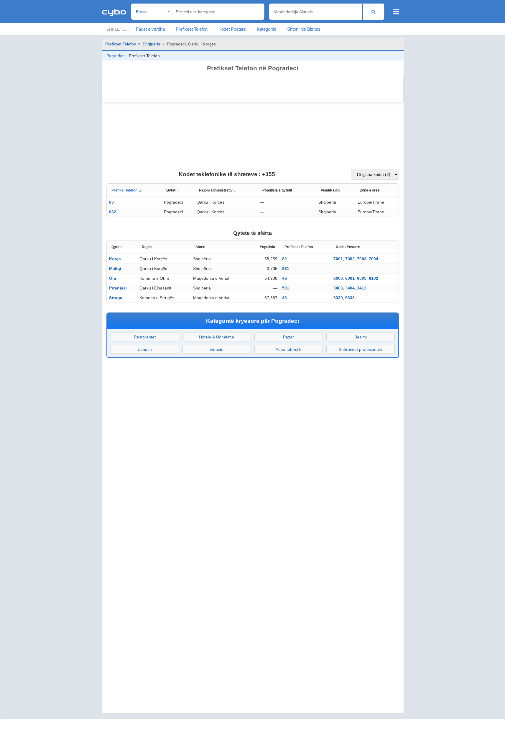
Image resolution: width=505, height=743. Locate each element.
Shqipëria (151, 44)
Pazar (288, 337)
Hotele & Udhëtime (216, 337)
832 (112, 212)
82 (284, 258)
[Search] (373, 12)
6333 (350, 297)
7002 (350, 258)
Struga (115, 297)
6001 (350, 278)
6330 (338, 297)
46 (284, 278)
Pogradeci (115, 55)
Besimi (360, 337)
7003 (361, 258)
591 (285, 288)
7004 (373, 258)
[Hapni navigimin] (396, 12)
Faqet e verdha (150, 29)
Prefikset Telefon (192, 29)
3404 (350, 288)
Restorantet (145, 337)
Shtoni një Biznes (303, 29)
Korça (115, 258)
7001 (338, 258)
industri (216, 349)
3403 (338, 288)
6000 (338, 278)
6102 (373, 278)
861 (285, 268)
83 (111, 202)
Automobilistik (288, 349)
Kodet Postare (232, 29)
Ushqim (145, 349)
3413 (361, 288)
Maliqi (115, 268)
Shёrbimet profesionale (360, 349)
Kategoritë (266, 29)
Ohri (113, 278)
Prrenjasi (118, 288)
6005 (361, 278)
